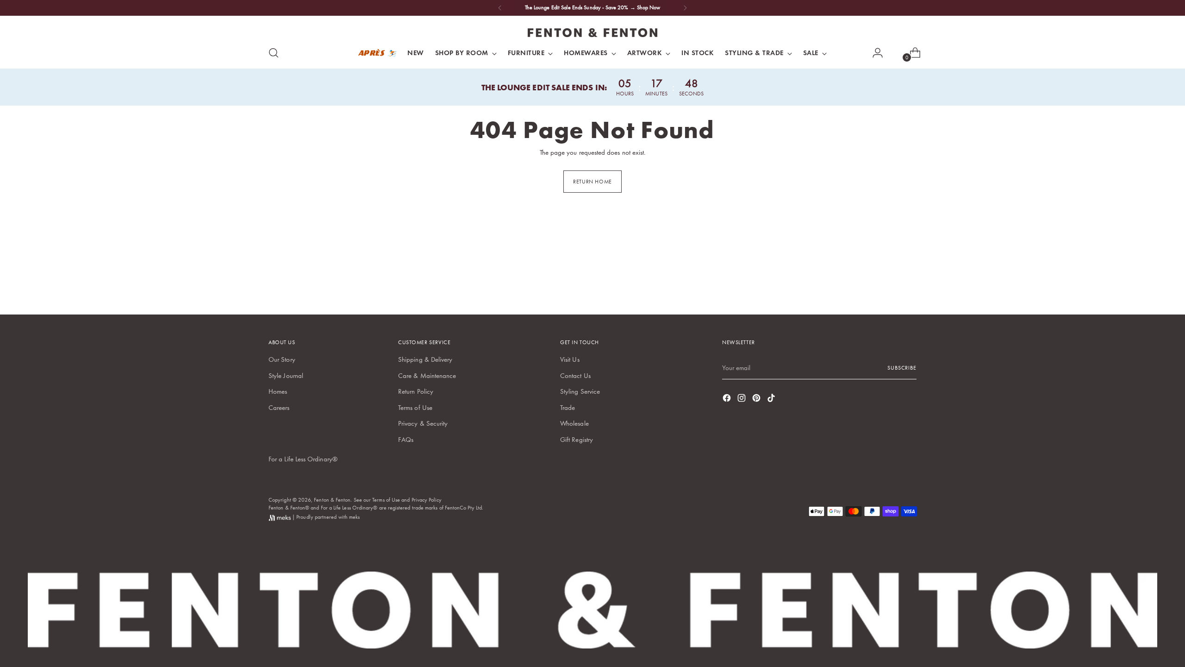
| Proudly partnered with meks (325, 517)
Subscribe (902, 368)
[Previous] (500, 8)
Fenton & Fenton (332, 500)
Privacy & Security (423, 423)
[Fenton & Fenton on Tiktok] (772, 399)
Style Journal (285, 375)
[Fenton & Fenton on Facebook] (727, 399)
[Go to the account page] (874, 53)
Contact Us (575, 375)
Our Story (281, 359)
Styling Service (580, 391)
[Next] (685, 8)
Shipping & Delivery (425, 359)
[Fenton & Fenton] (592, 32)
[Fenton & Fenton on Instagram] (742, 399)
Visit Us (570, 359)
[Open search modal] (273, 53)
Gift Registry (576, 439)
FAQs (405, 439)
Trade (567, 407)
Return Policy (415, 391)
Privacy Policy (427, 500)
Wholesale (574, 423)
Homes (277, 391)
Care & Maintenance (427, 375)
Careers (279, 407)
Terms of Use (415, 407)
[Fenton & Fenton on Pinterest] (757, 399)
